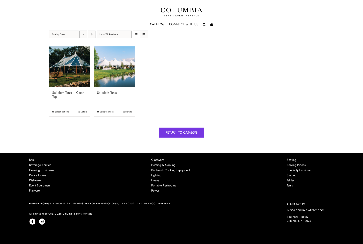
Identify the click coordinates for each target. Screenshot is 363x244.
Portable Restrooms (163, 185)
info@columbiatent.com (305, 210)
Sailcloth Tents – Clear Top (68, 94)
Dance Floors (37, 175)
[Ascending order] (91, 34)
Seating (291, 160)
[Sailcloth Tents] (114, 66)
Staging (291, 175)
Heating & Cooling (163, 165)
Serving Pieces (296, 165)
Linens (155, 180)
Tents (290, 185)
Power (155, 190)
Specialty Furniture (298, 170)
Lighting (156, 175)
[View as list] (144, 34)
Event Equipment (40, 185)
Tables (290, 180)
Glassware (157, 160)
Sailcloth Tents (107, 92)
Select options (62, 111)
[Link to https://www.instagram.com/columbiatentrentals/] (42, 221)
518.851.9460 (296, 204)
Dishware (35, 180)
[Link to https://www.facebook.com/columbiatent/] (32, 221)
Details (84, 111)
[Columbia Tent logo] (181, 9)
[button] (204, 24)
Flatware (34, 190)
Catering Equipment (42, 170)
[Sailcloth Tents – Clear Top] (69, 66)
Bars (31, 160)
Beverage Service (40, 165)
